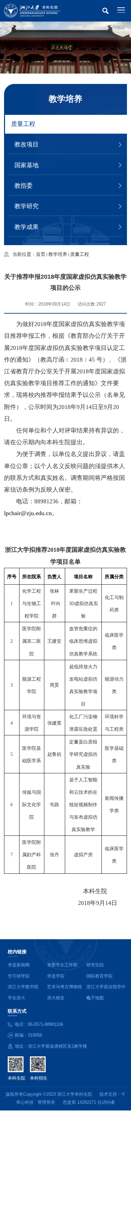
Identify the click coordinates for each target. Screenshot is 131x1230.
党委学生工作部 (62, 965)
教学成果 (26, 227)
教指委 (23, 185)
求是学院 (55, 976)
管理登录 (46, 1102)
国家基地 (26, 165)
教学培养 (57, 254)
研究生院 (95, 965)
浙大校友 (55, 998)
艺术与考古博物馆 (64, 987)
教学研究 (26, 206)
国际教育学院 (99, 976)
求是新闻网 (19, 965)
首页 (40, 254)
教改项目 (26, 144)
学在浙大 (16, 998)
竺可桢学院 (19, 976)
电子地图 (95, 998)
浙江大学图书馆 (23, 987)
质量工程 (23, 124)
